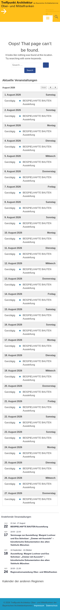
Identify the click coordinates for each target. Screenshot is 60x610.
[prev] (50, 87)
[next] (55, 87)
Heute (44, 87)
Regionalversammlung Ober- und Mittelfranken (33, 572)
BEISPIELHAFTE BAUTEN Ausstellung (29, 526)
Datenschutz (52, 605)
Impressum (39, 605)
